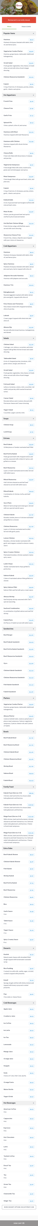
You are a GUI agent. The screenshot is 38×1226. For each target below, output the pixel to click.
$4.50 (31, 904)
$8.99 (31, 264)
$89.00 (31, 793)
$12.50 (31, 132)
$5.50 (31, 954)
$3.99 (31, 1166)
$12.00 (31, 141)
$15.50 (31, 685)
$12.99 (31, 344)
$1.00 (31, 911)
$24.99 (31, 576)
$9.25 (31, 292)
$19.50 (31, 468)
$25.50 (31, 564)
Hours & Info (26, 26)
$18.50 (31, 773)
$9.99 (31, 84)
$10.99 (31, 63)
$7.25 (31, 116)
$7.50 (31, 883)
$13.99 (31, 235)
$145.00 (30, 833)
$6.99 (31, 862)
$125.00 (30, 816)
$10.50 (31, 285)
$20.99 (31, 444)
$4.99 (31, 940)
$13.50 (31, 77)
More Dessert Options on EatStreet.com (19, 1207)
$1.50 (31, 930)
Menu (9, 26)
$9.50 (31, 123)
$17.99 (31, 515)
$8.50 (31, 40)
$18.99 (31, 51)
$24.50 (31, 491)
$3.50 (31, 1089)
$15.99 (31, 752)
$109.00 (30, 805)
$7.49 (31, 108)
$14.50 (31, 642)
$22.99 (31, 597)
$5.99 (31, 101)
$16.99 (31, 620)
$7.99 (31, 432)
